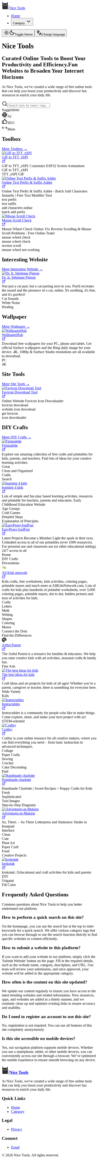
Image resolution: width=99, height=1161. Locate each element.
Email (15, 1147)
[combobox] (28, 105)
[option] (49, 115)
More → (14, 149)
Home (15, 16)
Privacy (16, 1129)
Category (19, 23)
